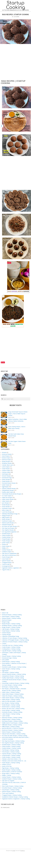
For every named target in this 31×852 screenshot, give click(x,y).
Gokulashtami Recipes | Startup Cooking (13, 676)
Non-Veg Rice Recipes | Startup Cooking (13, 743)
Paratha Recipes (6, 537)
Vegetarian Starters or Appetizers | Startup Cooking (16, 798)
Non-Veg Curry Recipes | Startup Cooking (13, 741)
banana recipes (6, 458)
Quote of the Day (6, 766)
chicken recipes (6, 470)
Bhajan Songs (6, 622)
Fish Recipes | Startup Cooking (10, 672)
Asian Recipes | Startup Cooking (10, 616)
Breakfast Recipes (7, 463)
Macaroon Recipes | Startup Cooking (12, 717)
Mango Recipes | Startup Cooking (11, 719)
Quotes (4, 544)
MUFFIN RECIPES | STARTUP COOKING (13, 728)
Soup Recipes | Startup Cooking (10, 789)
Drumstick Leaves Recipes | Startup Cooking (14, 667)
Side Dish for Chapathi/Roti (9, 553)
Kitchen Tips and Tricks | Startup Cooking (13, 708)
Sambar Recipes (6, 550)
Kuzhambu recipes (7, 508)
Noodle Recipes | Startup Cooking (11, 744)
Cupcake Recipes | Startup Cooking (11, 651)
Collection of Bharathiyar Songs (10, 636)
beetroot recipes (6, 459)
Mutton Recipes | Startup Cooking (11, 732)
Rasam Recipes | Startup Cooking (11, 770)
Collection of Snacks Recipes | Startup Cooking (14, 641)
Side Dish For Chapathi (8, 780)
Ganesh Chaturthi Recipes (9, 488)
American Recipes (7, 454)
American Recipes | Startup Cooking (11, 614)
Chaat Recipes (6, 468)
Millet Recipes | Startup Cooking (10, 726)
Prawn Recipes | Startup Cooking (11, 762)
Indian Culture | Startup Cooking (10, 692)
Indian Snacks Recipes (8, 499)
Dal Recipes (5, 474)
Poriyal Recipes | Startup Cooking (11, 755)
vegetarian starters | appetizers (10, 568)
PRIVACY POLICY (6, 764)
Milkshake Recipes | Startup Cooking (12, 725)
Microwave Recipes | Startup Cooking (12, 721)
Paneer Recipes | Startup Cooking (11, 746)
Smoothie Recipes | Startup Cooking (12, 788)
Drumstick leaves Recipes (9, 483)
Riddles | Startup (6, 775)
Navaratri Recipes (6, 524)
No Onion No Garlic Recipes (9, 526)
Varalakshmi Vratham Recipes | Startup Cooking (15, 797)
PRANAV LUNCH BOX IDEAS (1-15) (11, 759)
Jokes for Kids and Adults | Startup (11, 701)
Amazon (4, 452)
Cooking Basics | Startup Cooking (11, 649)
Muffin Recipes (6, 519)
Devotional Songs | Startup (9, 658)
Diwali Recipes (6, 481)
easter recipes (6, 485)
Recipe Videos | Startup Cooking (10, 773)
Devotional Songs (7, 477)
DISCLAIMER (5, 660)
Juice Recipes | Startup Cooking (10, 703)
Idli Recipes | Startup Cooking (10, 687)
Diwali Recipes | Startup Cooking (11, 661)
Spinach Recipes (6, 560)
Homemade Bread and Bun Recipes (11, 494)
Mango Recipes (6, 515)
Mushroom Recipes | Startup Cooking (12, 730)
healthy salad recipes (7, 492)
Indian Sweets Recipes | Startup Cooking (13, 697)
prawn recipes (6, 542)
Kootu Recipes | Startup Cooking (11, 710)
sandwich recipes (6, 551)
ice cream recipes (6, 495)
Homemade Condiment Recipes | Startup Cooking (15, 683)
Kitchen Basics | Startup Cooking (11, 706)
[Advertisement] (15, 63)
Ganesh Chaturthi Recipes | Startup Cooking (14, 674)
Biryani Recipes (6, 461)
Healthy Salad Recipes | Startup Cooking (13, 678)
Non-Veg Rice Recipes (8, 530)
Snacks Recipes (6, 557)
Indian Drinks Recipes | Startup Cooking (12, 694)
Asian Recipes (5, 456)
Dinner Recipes (6, 479)
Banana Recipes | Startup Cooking (11, 618)
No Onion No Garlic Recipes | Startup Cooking (14, 735)
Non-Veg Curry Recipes (8, 528)
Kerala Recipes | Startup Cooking (11, 705)
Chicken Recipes (6, 632)
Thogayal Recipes (6, 562)
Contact (4, 643)
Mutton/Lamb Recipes (8, 523)
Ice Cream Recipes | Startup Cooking (12, 685)
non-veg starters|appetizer (9, 532)
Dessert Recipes (6, 476)
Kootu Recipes (6, 506)
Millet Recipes (5, 517)
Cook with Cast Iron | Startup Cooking (12, 645)
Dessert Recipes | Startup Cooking (11, 656)
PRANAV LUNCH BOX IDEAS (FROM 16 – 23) (14, 761)
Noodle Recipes (6, 533)
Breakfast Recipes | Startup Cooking (12, 625)
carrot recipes (5, 467)
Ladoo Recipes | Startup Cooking (11, 714)
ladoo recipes (5, 510)
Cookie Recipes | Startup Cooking (11, 647)
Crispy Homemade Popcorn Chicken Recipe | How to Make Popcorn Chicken (17, 413)
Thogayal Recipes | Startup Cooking (11, 795)
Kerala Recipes (6, 504)
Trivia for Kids (5, 564)
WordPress (22, 850)
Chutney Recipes (6, 634)
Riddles (4, 548)
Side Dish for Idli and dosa (9, 555)
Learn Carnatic (6, 715)
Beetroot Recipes (6, 620)
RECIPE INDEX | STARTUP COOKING (12, 771)
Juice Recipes (5, 503)
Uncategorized (6, 566)
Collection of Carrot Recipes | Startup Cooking (14, 638)
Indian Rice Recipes (7, 497)
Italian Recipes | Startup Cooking (11, 699)
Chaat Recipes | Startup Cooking (11, 631)
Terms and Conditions (8, 793)
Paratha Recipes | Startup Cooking (11, 748)
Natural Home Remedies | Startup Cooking (13, 734)
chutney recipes (6, 472)
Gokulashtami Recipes (8, 490)
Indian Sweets (6, 501)
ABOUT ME (5, 613)
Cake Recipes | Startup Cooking (10, 629)
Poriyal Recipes (6, 539)
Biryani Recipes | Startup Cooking (11, 623)
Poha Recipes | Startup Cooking (10, 752)
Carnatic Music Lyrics (7, 465)
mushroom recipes (7, 521)
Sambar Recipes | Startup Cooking (11, 777)
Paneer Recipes (6, 535)
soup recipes (5, 559)
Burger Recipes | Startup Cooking (11, 627)
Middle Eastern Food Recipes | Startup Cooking (15, 723)
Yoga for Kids (5, 569)
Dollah (13, 850)
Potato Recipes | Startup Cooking (11, 757)
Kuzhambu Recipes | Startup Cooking (12, 712)
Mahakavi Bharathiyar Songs (9, 514)
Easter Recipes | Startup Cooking (11, 669)
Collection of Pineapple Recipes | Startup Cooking (15, 640)
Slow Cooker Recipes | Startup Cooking (12, 786)
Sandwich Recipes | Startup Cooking (11, 779)
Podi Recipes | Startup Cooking (10, 750)
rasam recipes (6, 546)
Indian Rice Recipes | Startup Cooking (12, 696)
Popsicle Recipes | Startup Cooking (11, 753)
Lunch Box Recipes (7, 512)
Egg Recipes (5, 486)
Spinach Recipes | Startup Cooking (11, 791)
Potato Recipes (6, 541)
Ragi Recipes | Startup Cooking (10, 768)
